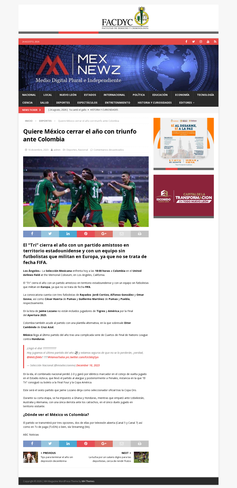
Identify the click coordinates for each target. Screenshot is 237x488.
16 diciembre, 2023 (38, 149)
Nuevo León (68, 95)
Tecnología (205, 95)
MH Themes (88, 481)
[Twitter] (193, 41)
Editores (185, 102)
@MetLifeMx (34, 357)
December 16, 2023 (88, 365)
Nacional (29, 95)
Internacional (114, 95)
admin (57, 149)
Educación (160, 95)
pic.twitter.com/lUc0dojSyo (82, 357)
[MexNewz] (118, 88)
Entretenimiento (117, 102)
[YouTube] (208, 41)
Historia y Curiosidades (155, 102)
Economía (182, 95)
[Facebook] (186, 41)
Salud (44, 102)
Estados (90, 95)
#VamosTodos (56, 357)
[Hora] (215, 41)
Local (48, 95)
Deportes (63, 102)
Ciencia (27, 102)
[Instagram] (201, 41)
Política (139, 95)
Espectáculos (87, 102)
